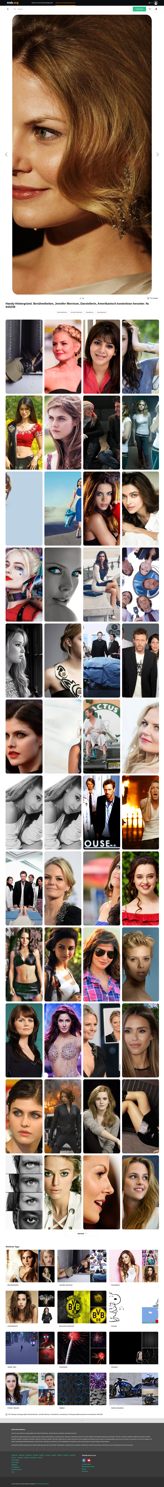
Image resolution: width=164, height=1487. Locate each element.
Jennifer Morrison (76, 312)
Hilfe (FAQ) (85, 1471)
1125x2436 (20, 1457)
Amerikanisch (101, 312)
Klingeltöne (14, 1464)
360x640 (13, 1457)
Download (139, 9)
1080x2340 (29, 1455)
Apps (12, 1472)
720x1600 (47, 1455)
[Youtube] (89, 1462)
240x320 (41, 1455)
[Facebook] (84, 1462)
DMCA (47, 1484)
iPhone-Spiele (15, 1462)
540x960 (26, 1457)
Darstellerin (90, 312)
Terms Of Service (40, 1484)
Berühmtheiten (62, 312)
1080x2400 (21, 1455)
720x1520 (39, 1457)
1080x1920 (14, 1455)
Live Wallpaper (15, 1467)
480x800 (53, 1455)
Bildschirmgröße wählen (88, 1466)
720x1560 (65, 1455)
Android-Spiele (15, 1460)
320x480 (59, 1455)
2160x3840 (33, 1457)
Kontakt (84, 1469)
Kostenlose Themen (16, 1469)
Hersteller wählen (86, 1464)
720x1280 (35, 1455)
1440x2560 (72, 1455)
